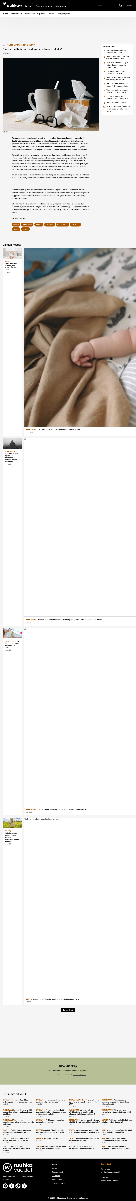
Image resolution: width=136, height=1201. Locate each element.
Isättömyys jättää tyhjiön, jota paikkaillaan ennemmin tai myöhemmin (117, 65)
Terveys (32, 45)
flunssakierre (27, 224)
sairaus (16, 229)
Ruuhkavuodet (16, 14)
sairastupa (75, 224)
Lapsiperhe (41, 14)
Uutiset (51, 14)
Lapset (5, 45)
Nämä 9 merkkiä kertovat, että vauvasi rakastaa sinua (117, 58)
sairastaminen (62, 224)
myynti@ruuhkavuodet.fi (110, 1180)
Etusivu (5, 14)
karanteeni (50, 224)
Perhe (25, 45)
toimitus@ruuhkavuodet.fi (110, 1172)
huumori (39, 224)
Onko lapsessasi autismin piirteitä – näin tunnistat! (116, 51)
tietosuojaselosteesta (79, 1075)
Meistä (129, 5)
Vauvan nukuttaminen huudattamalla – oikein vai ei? (117, 98)
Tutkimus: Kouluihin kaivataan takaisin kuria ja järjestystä (117, 91)
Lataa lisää (68, 1010)
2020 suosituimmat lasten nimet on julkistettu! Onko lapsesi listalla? (118, 109)
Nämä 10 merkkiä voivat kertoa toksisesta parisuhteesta (118, 79)
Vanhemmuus (29, 14)
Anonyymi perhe (63, 14)
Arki (11, 45)
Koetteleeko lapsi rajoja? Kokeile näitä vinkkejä (115, 72)
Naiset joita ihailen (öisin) (116, 103)
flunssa (16, 224)
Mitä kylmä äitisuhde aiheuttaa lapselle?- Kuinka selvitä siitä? (117, 85)
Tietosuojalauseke (58, 1183)
